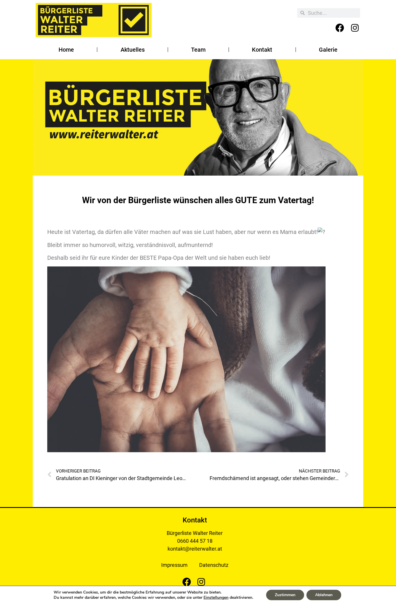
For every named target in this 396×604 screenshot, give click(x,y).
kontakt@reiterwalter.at (195, 549)
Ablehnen (324, 595)
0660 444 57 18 (194, 541)
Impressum (174, 565)
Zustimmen (285, 595)
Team (198, 49)
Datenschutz (213, 565)
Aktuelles (133, 49)
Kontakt (262, 49)
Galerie (328, 49)
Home (66, 49)
